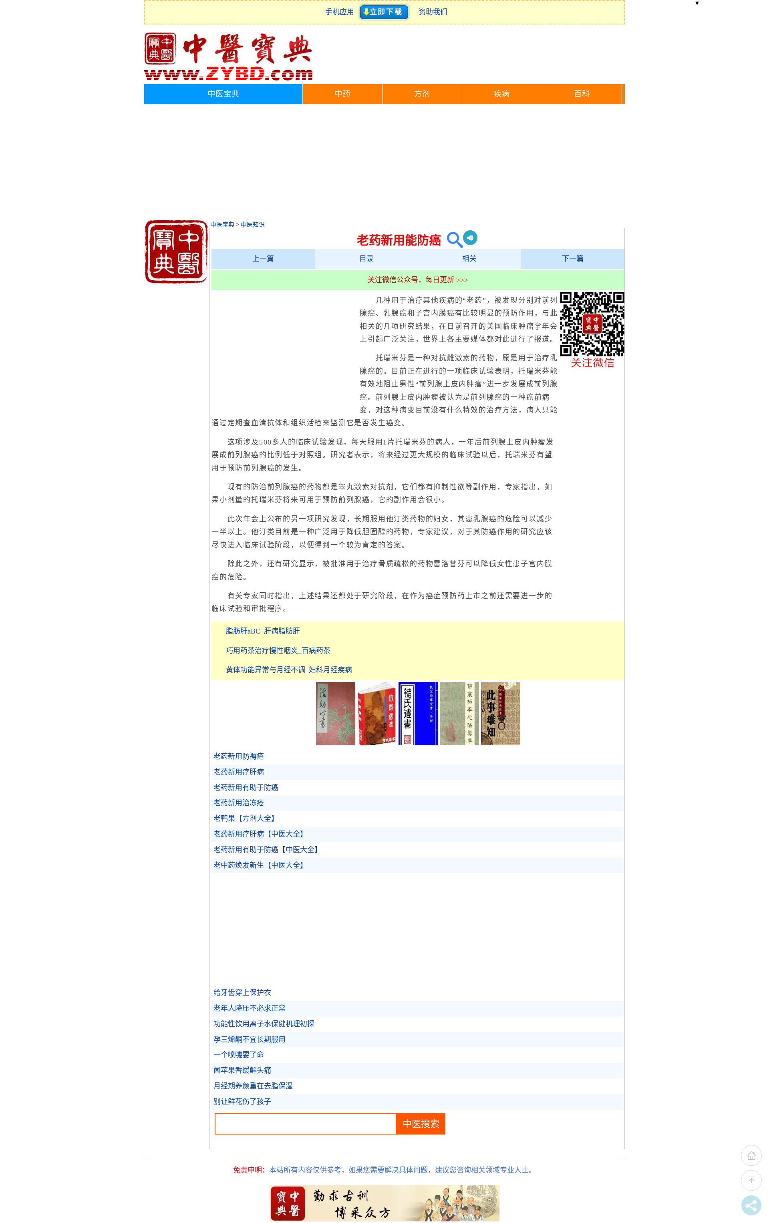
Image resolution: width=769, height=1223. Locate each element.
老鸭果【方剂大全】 (245, 819)
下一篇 (573, 259)
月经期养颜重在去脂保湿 (253, 1086)
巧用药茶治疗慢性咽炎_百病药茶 (278, 651)
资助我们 (433, 12)
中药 (342, 94)
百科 (582, 94)
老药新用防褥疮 (238, 756)
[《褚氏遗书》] (418, 743)
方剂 (422, 94)
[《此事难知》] (500, 743)
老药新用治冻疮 (238, 803)
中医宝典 (223, 94)
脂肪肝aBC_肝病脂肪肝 (263, 631)
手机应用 (341, 12)
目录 (366, 259)
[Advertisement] (384, 164)
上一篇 (263, 259)
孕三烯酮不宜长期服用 (249, 1040)
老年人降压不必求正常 (249, 1008)
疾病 (502, 94)
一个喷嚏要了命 (238, 1055)
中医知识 (253, 224)
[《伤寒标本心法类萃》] (459, 743)
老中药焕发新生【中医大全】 (260, 865)
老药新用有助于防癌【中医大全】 (267, 850)
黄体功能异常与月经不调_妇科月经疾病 (289, 670)
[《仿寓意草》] (377, 743)
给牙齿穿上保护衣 (242, 993)
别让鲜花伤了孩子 (242, 1102)
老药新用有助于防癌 (245, 788)
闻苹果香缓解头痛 (242, 1070)
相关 (469, 259)
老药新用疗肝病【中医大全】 (260, 834)
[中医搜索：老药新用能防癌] (452, 240)
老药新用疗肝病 (238, 772)
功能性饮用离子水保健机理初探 (263, 1024)
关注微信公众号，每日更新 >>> (418, 280)
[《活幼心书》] (335, 743)
